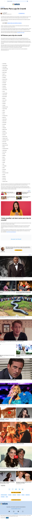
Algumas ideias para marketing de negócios (14, 23)
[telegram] (19, 489)
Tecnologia (2, 496)
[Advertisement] (16, 56)
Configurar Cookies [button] (3, 517)
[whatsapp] (9, 489)
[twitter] (16, 489)
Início (1, 7)
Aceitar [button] (7, 517)
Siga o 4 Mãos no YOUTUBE (15, 492)
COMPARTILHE (22, 13)
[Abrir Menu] (5, 1)
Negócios (3, 7)
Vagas (7, 496)
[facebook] (13, 489)
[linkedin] (22, 489)
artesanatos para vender (20, 32)
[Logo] (16, 4)
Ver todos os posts (18, 250)
